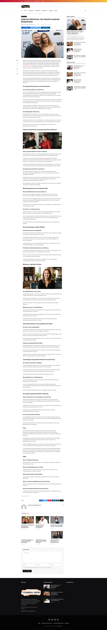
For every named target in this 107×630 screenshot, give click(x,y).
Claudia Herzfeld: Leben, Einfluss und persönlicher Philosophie (41, 541)
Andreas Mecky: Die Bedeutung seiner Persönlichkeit (40, 526)
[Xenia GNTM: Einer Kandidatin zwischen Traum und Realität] (57, 520)
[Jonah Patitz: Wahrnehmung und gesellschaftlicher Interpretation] (27, 534)
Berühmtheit (44, 10)
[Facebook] (17, 63)
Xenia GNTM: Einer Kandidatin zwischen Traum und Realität (56, 526)
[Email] (17, 73)
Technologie (30, 10)
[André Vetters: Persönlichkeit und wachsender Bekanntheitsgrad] (27, 520)
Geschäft (51, 10)
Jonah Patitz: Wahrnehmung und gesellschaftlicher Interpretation (27, 541)
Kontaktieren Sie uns (36, 1)
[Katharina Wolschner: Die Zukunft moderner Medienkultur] (42, 44)
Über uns (42, 1)
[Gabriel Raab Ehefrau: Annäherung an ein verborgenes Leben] (57, 534)
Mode (56, 10)
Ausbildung (37, 10)
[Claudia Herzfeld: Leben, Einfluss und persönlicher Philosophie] (42, 534)
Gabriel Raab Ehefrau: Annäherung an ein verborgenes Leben (55, 541)
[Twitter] (17, 66)
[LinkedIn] (17, 68)
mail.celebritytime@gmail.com (29, 24)
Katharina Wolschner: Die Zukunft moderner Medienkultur (75, 32)
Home (22, 13)
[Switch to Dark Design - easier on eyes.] (85, 1)
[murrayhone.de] (25, 6)
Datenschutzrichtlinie (27, 1)
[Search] (85, 10)
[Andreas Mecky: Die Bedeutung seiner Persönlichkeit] (42, 520)
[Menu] (21, 11)
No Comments (43, 24)
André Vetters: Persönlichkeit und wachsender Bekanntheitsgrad (27, 526)
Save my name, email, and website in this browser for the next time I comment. (38, 567)
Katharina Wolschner (27, 66)
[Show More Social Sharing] (52, 28)
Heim (22, 1)
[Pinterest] (17, 71)
